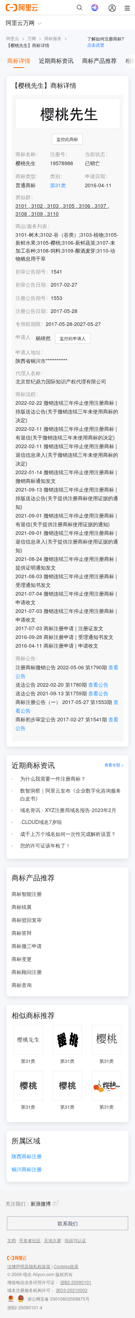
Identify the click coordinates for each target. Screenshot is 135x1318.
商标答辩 (22, 932)
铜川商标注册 (27, 1169)
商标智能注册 (27, 893)
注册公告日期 (30, 310)
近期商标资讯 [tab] (56, 60)
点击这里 (95, 45)
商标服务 (53, 38)
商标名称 (25, 154)
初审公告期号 (30, 271)
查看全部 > (113, 765)
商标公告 (25, 658)
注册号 (57, 154)
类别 (55, 176)
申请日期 (95, 176)
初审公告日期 (30, 284)
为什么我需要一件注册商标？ (53, 778)
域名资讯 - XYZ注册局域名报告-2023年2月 (68, 809)
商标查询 (22, 984)
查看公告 (98, 684)
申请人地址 (28, 352)
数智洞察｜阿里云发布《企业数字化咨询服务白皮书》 (70, 794)
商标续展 (22, 906)
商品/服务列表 (31, 226)
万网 (31, 38)
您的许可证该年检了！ (45, 845)
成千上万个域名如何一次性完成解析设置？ (68, 833)
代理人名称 (28, 373)
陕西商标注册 (27, 1156)
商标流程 (25, 394)
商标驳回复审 (27, 919)
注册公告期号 (30, 297)
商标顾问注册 (27, 971)
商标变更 (22, 958)
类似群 (23, 197)
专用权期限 (28, 323)
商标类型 (25, 176)
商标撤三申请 (27, 945)
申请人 (23, 336)
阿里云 (12, 38)
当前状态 (95, 154)
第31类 (58, 185)
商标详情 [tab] (18, 60)
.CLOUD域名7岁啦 (41, 821)
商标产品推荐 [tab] (99, 60)
